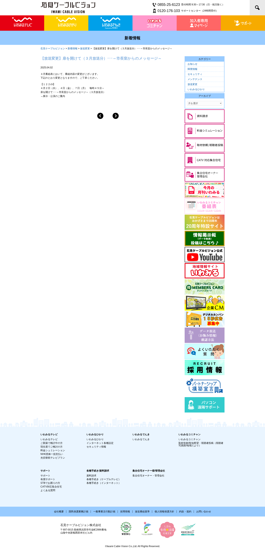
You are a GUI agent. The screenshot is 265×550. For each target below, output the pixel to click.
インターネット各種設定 (99, 443)
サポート (45, 475)
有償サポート (47, 479)
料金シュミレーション (52, 450)
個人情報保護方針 (164, 511)
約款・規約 (185, 511)
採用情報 (125, 511)
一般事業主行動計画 (104, 511)
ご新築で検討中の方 (51, 443)
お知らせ (192, 64)
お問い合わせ (203, 511)
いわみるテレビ (49, 439)
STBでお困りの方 (50, 483)
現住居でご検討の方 (51, 446)
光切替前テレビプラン (52, 457)
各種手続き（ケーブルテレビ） (103, 479)
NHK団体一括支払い (51, 454)
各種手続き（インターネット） (103, 483)
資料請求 (91, 475)
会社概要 (59, 511)
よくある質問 (47, 490)
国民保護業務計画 (78, 511)
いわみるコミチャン (190, 439)
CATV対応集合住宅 (51, 486)
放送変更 (192, 84)
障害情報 (192, 69)
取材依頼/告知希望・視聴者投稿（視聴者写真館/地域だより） (201, 444)
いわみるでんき (141, 439)
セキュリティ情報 (96, 446)
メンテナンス (195, 79)
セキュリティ (195, 74)
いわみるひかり (196, 89)
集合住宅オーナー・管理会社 (148, 475)
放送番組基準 (142, 511)
